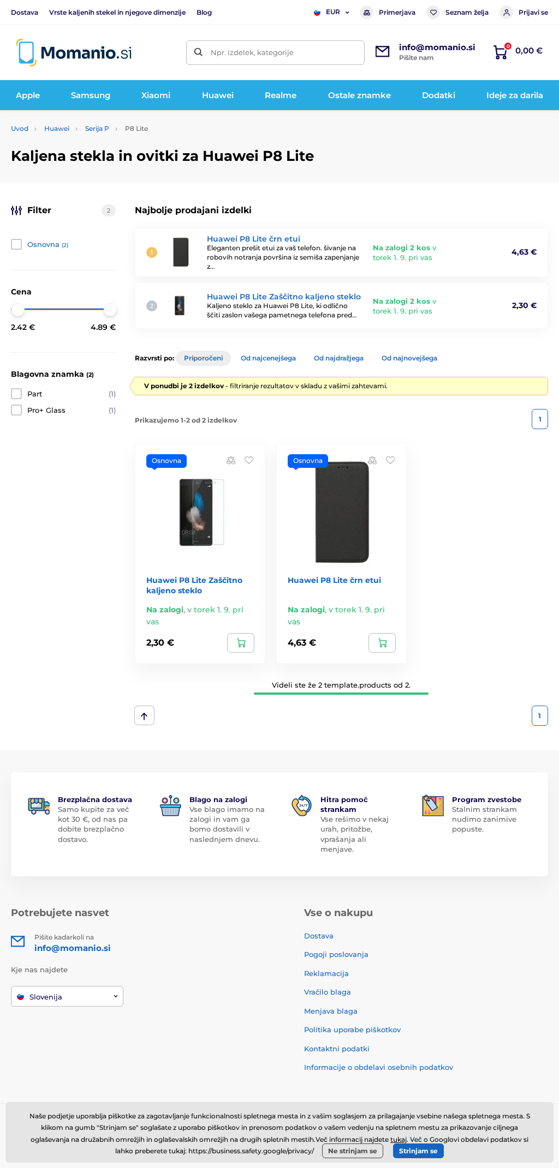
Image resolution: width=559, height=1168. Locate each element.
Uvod (19, 128)
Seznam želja (467, 12)
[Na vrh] (144, 715)
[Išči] (198, 52)
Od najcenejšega (268, 358)
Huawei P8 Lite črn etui (253, 239)
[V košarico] (241, 643)
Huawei (56, 128)
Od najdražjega (339, 358)
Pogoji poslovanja (336, 954)
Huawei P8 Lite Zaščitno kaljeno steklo (284, 297)
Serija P (97, 128)
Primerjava (397, 12)
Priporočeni (203, 358)
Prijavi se (533, 12)
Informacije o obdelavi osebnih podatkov (378, 1067)
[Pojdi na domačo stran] (73, 52)
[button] (249, 459)
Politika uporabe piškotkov (352, 1029)
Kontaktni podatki (337, 1048)
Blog (204, 12)
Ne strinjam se (352, 1151)
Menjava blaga (331, 1011)
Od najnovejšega (409, 358)
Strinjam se (418, 1151)
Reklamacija (326, 973)
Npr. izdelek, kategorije (252, 52)
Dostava (24, 12)
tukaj (398, 1139)
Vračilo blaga (327, 992)
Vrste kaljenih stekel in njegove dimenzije (117, 12)
